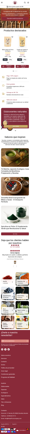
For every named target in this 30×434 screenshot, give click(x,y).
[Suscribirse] (27, 341)
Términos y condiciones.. (9, 345)
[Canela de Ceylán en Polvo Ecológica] (22, 41)
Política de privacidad (23, 344)
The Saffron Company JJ (11, 426)
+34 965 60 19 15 (11, 416)
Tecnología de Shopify (22, 426)
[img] (15, 245)
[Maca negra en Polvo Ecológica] (7, 41)
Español (14, 424)
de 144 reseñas (15, 247)
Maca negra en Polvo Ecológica (7, 50)
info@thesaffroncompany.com (13, 418)
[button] (28, 2)
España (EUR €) (5, 424)
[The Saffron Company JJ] (15, 2)
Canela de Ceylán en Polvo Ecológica (22, 50)
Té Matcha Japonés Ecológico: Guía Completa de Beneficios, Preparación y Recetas (15, 171)
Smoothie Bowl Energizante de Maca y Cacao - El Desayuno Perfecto (13, 200)
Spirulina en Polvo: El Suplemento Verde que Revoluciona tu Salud (14, 227)
